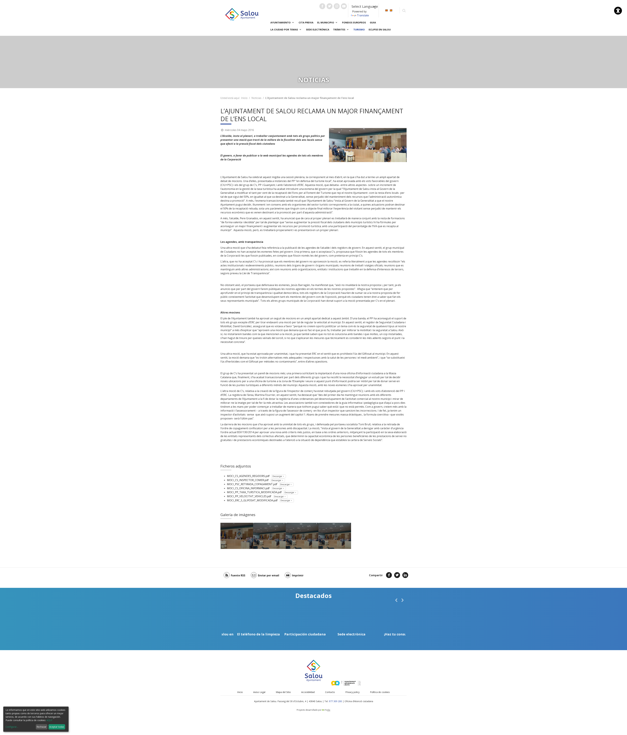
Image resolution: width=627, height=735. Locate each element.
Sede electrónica (317, 29)
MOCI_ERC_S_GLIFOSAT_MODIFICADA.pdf (252, 500)
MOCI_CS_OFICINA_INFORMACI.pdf (248, 488)
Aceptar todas (56, 726)
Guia (373, 22)
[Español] (391, 10)
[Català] (386, 10)
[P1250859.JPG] (269, 536)
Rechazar (41, 726)
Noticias (256, 98)
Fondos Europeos (354, 22)
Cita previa (306, 22)
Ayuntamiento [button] (280, 22)
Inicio (244, 98)
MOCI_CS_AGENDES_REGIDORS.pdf (248, 476)
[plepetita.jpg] (236, 536)
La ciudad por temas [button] (284, 29)
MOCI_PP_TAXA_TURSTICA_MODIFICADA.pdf (254, 492)
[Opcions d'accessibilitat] (618, 11)
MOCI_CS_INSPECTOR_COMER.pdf (248, 480)
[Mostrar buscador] (403, 10)
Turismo (359, 29)
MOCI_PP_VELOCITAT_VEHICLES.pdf (249, 496)
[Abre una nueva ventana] (322, 6)
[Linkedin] (405, 575)
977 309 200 (335, 701)
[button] (396, 600)
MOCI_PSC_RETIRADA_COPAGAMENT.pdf (252, 484)
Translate (363, 15)
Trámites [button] (339, 29)
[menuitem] (386, 10)
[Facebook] (389, 575)
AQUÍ (49, 720)
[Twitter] (397, 575)
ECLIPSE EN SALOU (380, 29)
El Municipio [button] (326, 22)
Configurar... (12, 726)
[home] (241, 14)
